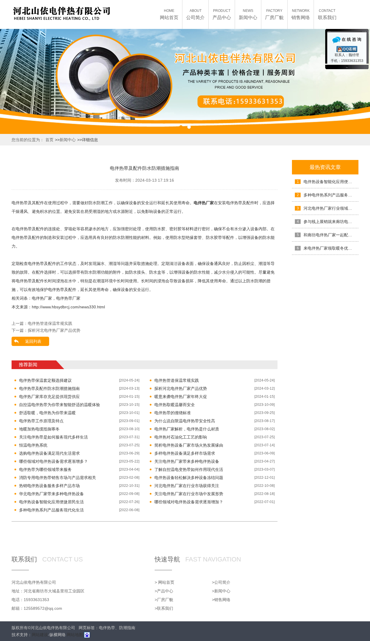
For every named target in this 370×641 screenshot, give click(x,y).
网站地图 (75, 634)
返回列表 (33, 341)
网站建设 (40, 634)
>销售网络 (221, 599)
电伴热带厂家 (68, 298)
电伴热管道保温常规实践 (50, 323)
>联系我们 (164, 608)
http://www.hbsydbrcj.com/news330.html (68, 307)
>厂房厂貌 (164, 599)
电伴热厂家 (42, 298)
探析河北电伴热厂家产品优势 (54, 330)
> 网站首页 (164, 582)
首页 (49, 139)
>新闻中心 (221, 591)
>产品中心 (164, 591)
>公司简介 (221, 582)
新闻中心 (68, 139)
